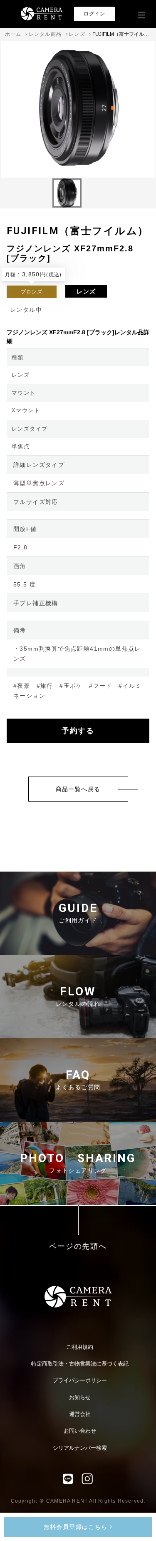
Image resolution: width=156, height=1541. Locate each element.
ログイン (95, 14)
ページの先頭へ (78, 1246)
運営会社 (80, 1414)
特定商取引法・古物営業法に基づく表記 (80, 1364)
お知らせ (80, 1397)
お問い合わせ (80, 1431)
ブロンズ (32, 292)
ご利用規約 (79, 1347)
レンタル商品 (45, 34)
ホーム (13, 34)
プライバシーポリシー (80, 1380)
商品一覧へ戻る (78, 789)
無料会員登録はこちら (77, 1526)
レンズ (77, 34)
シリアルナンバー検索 (80, 1448)
